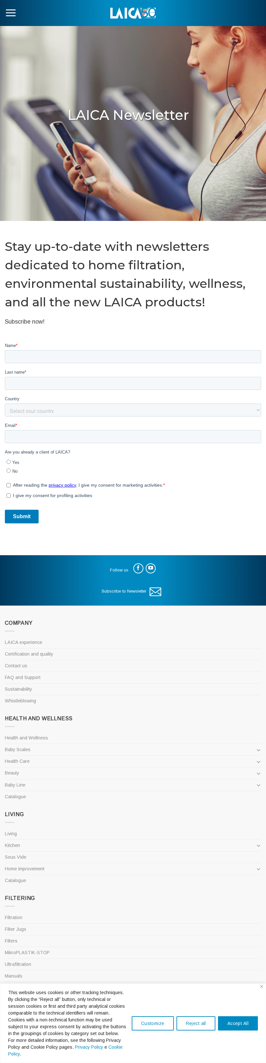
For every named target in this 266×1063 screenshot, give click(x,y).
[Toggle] (258, 750)
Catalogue (15, 796)
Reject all (196, 1023)
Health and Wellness (26, 737)
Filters (11, 940)
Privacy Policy (89, 1047)
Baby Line (15, 785)
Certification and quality (29, 654)
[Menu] (11, 13)
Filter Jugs (15, 929)
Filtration (13, 917)
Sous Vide (15, 857)
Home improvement (24, 868)
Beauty (12, 772)
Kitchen (12, 845)
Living (11, 833)
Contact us (16, 665)
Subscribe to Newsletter (124, 591)
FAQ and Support (23, 677)
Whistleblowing (20, 700)
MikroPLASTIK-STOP (27, 952)
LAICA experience (23, 642)
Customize (152, 1023)
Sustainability (18, 689)
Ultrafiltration (18, 964)
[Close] (261, 986)
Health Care (17, 761)
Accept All (237, 1023)
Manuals (13, 976)
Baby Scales (17, 749)
